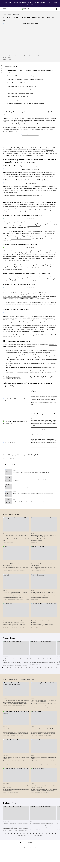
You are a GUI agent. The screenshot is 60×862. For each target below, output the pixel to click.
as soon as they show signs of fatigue (21, 239)
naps (48, 122)
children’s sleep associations (30, 258)
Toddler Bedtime (15, 705)
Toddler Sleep (16, 14)
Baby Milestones (36, 664)
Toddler (9, 14)
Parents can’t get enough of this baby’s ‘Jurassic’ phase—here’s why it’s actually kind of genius (15, 536)
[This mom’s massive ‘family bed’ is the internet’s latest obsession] (44, 610)
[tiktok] (33, 847)
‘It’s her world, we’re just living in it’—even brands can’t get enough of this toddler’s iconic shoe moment (15, 621)
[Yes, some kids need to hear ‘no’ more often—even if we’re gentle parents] (44, 581)
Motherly (10, 570)
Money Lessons (6, 656)
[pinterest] (36, 847)
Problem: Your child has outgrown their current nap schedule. (23, 76)
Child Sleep (5, 755)
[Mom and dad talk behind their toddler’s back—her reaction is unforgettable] (16, 553)
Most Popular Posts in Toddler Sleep (17, 679)
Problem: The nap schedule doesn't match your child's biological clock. (26, 79)
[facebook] (27, 847)
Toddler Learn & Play (20, 570)
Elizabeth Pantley (7, 57)
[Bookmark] (1, 75)
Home (4, 14)
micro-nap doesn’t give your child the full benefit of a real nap (20, 297)
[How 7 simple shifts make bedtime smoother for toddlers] (16, 689)
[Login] (56, 9)
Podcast (32, 562)
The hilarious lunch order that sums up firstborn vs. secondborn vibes (29, 501)
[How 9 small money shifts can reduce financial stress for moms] (16, 648)
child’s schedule (26, 188)
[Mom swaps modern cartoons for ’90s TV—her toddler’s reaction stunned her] (8, 472)
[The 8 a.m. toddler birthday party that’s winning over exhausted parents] (8, 486)
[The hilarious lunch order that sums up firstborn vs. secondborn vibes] (8, 501)
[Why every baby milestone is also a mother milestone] (43, 648)
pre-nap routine (18, 359)
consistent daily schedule (19, 350)
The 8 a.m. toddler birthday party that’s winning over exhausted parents (29, 487)
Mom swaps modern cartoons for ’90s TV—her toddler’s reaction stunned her (31, 472)
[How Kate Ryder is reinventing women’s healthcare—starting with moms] (44, 553)
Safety (14, 491)
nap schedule (35, 210)
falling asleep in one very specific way (34, 251)
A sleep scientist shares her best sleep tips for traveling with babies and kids (29, 273)
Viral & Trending (17, 485)
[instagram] (24, 847)
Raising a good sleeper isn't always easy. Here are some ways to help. (25, 103)
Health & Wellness (19, 665)
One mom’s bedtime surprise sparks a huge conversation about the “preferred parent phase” (44, 700)
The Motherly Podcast (40, 570)
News (14, 499)
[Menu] (4, 9)
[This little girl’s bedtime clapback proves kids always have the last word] (44, 746)
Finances (12, 665)
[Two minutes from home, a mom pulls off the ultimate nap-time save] (44, 718)
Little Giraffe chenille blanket (39, 435)
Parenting (15, 470)
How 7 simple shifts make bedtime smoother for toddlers (16, 700)
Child (35, 792)
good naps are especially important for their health (40, 325)
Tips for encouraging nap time (15, 100)
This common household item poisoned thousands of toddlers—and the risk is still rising (43, 536)
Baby (31, 656)
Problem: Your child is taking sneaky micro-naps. (20, 93)
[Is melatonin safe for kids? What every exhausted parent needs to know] (16, 746)
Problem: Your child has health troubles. (17, 96)
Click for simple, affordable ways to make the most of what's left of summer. (30, 3)
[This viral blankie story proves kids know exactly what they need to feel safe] (16, 775)
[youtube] (30, 847)
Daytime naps (7, 118)
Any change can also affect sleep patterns (40, 174)
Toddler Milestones (18, 627)
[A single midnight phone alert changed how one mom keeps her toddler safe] (16, 718)
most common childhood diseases (24, 318)
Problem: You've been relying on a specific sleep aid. (21, 89)
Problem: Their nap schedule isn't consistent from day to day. (23, 83)
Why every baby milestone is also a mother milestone (42, 659)
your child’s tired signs (34, 226)
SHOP (44, 408)
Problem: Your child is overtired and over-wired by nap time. (22, 86)
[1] (16, 400)
